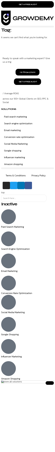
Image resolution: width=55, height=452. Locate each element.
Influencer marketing (14, 157)
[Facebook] (28, 185)
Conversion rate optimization (19, 137)
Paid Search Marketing (12, 227)
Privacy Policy (39, 175)
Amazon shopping (13, 164)
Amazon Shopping (10, 378)
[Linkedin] (21, 185)
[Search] (49, 198)
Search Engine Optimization (15, 249)
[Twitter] (13, 185)
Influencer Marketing (11, 356)
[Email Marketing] (8, 261)
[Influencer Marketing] (8, 346)
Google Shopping (10, 334)
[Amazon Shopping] (8, 368)
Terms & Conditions (16, 175)
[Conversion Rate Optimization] (8, 283)
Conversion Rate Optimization (16, 293)
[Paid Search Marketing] (8, 216)
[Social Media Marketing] (8, 302)
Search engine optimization (18, 123)
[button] (27, 26)
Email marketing (12, 130)
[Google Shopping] (8, 324)
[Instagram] (6, 185)
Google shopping (12, 150)
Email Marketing (9, 271)
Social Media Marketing (16, 144)
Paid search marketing (15, 116)
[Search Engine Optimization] (8, 238)
